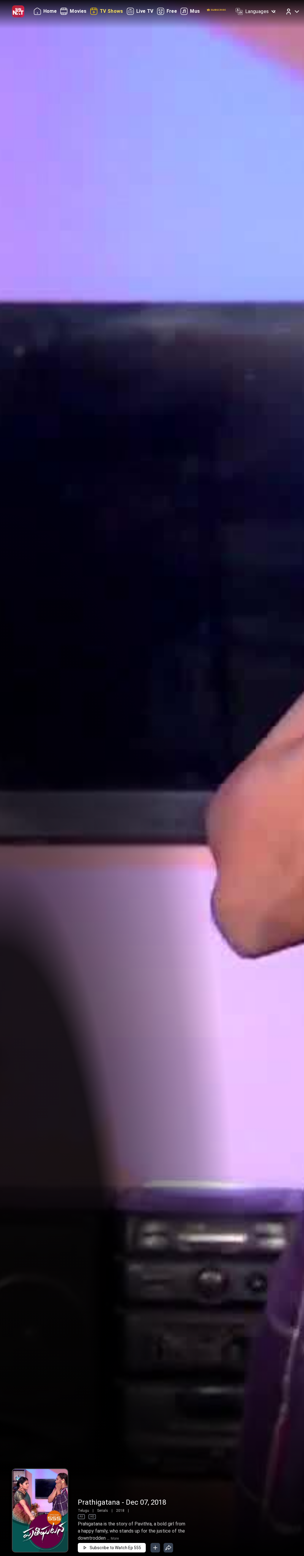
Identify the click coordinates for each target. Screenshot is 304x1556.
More (115, 1538)
